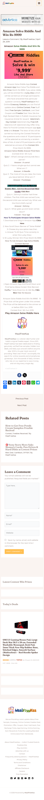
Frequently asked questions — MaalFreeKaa (22, 757)
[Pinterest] (22, 778)
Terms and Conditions (22, 762)
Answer (16, 130)
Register (8, 189)
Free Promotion (22, 774)
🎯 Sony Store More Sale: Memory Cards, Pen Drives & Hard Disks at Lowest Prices (21, 447)
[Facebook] (19, 375)
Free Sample (15, 110)
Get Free (20, 189)
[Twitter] (25, 375)
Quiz (7, 157)
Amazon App (10, 87)
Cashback (26, 110)
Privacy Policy (22, 760)
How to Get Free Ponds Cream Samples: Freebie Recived (19, 428)
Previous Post (22, 399)
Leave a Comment (11, 39)
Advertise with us (22, 751)
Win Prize (7, 90)
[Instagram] (18, 778)
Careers (22, 771)
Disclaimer (22, 765)
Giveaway (14, 104)
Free (33, 107)
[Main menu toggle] (39, 3)
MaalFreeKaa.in (28, 102)
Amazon (8, 46)
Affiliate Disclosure (22, 768)
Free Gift (34, 122)
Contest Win (33, 145)
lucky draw (29, 93)
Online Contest (23, 107)
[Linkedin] (29, 778)
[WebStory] (33, 778)
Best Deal (9, 453)
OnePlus (8, 290)
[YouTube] (26, 778)
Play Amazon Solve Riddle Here (22, 313)
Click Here (25, 192)
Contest (33, 84)
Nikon (37, 189)
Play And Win (22, 748)
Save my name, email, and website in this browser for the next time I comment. (21, 543)
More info (14, 663)
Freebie (19, 113)
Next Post (22, 405)
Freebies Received (20, 433)
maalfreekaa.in (11, 368)
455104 (12, 660)
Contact (22, 754)
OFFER (26, 453)
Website (22, 104)
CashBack (18, 453)
